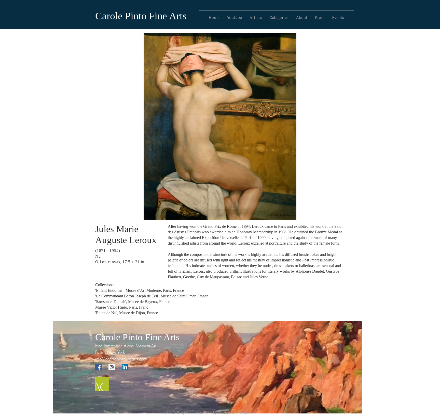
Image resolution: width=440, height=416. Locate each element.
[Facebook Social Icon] (98, 367)
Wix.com (248, 412)
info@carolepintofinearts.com (121, 359)
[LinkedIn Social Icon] (125, 367)
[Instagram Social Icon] (111, 367)
